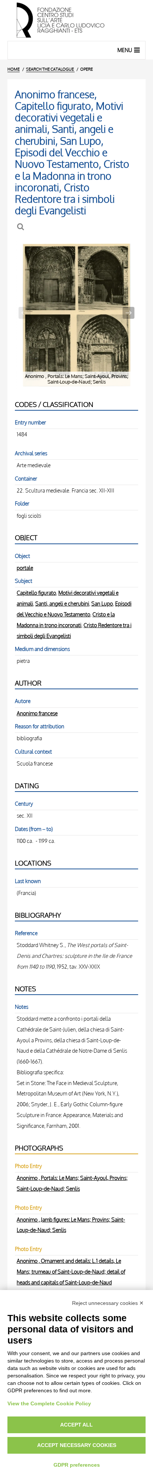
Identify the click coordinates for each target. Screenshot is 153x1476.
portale (25, 567)
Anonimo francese (37, 713)
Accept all (76, 1425)
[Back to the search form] (21, 226)
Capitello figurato (36, 592)
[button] (128, 313)
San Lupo (102, 603)
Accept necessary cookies (76, 1445)
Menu (124, 50)
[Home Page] (76, 20)
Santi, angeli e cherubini (62, 603)
